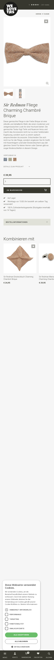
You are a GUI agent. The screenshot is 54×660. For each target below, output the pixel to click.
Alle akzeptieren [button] (21, 635)
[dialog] (21, 615)
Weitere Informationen (28, 604)
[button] (27, 222)
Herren (38, 14)
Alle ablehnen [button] (21, 641)
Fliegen (46, 14)
